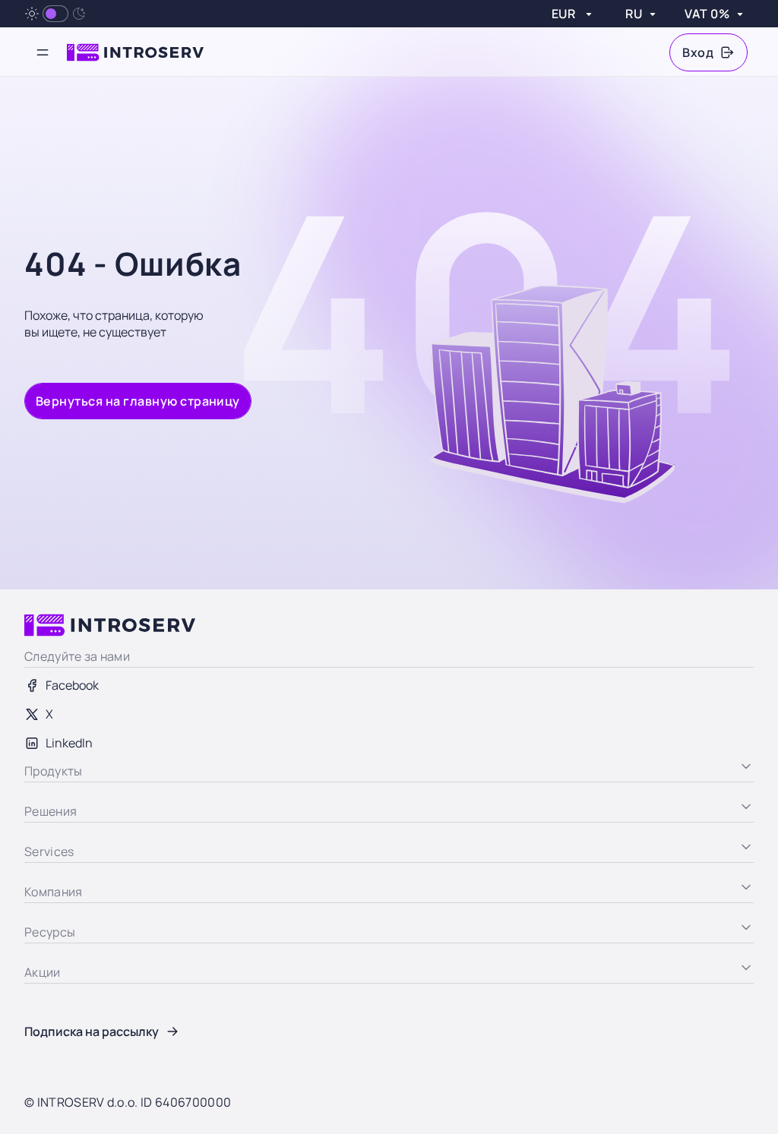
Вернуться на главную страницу (138, 401)
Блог (37, 993)
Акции (41, 1051)
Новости (48, 1022)
